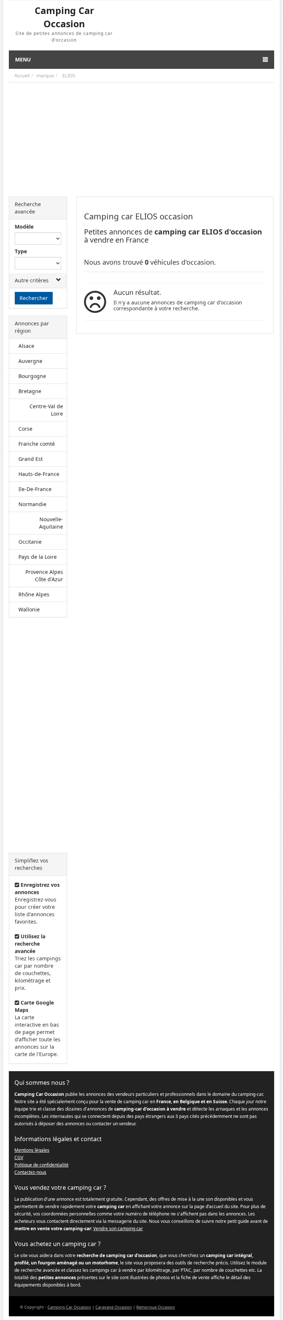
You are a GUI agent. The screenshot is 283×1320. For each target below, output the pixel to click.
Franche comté (36, 443)
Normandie (32, 504)
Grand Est (30, 458)
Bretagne (29, 391)
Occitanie (30, 541)
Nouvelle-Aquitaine (51, 523)
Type (21, 251)
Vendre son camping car (118, 1228)
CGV (18, 1157)
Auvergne (30, 360)
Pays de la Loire (37, 556)
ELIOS (68, 75)
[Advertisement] (141, 137)
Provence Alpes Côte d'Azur (44, 575)
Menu (23, 59)
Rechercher (34, 297)
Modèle (24, 226)
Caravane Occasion (113, 1307)
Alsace (26, 345)
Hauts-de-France (38, 473)
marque (45, 75)
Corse (25, 428)
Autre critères (32, 280)
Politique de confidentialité (41, 1165)
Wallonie (29, 609)
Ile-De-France (35, 489)
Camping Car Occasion (69, 1307)
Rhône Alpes (33, 594)
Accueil (21, 75)
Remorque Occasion (155, 1307)
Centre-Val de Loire (46, 410)
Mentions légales (31, 1150)
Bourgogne (32, 376)
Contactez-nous (30, 1172)
